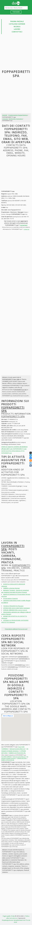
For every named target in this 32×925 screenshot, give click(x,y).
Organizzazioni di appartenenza (18, 115)
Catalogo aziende (17, 24)
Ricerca (17, 26)
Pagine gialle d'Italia (9, 916)
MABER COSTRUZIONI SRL (17, 753)
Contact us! (26, 229)
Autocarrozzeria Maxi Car (17, 749)
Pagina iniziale (17, 21)
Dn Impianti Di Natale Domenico (14, 757)
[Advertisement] (16, 52)
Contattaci (17, 32)
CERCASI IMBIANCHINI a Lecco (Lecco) (15, 610)
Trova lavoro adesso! (16, 629)
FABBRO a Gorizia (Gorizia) (11, 588)
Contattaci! (23, 225)
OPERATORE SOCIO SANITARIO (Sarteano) (16, 608)
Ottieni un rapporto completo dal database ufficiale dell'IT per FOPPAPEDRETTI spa (14, 450)
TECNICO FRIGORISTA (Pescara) (13, 606)
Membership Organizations (16, 119)
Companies (5, 119)
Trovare (16, 12)
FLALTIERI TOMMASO (6, 756)
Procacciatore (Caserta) (10, 598)
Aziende (4, 115)
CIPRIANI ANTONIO (21, 758)
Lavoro (17, 29)
